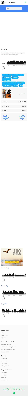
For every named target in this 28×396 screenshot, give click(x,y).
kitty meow (21, 83)
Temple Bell (4, 304)
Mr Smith (23, 94)
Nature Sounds (4, 351)
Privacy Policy (22, 389)
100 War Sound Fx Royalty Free (8, 346)
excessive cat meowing (10, 83)
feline (9, 75)
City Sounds (4, 358)
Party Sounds (4, 361)
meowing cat (7, 80)
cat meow (15, 75)
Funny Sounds (4, 377)
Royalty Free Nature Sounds (8, 349)
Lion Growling (5, 268)
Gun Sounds (4, 363)
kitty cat (16, 85)
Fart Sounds (4, 375)
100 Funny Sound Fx (6, 344)
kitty (21, 85)
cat (5, 75)
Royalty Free (4, 337)
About (17, 389)
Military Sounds (5, 365)
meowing (15, 77)
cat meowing (7, 77)
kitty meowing (8, 85)
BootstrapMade (11, 389)
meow (22, 75)
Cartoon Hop (4, 286)
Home (2, 332)
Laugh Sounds (4, 379)
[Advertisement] (14, 27)
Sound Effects (4, 335)
